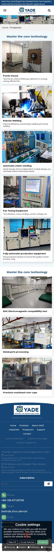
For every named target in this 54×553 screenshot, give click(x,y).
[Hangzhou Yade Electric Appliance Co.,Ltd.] (27, 10)
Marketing (47, 547)
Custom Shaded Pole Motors (27, 442)
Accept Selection (27, 542)
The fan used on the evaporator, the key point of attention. (27, 452)
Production (28, 429)
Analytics (22, 547)
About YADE (38, 425)
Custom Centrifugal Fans (38, 438)
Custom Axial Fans (14, 438)
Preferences (35, 547)
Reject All (12, 542)
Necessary (11, 547)
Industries (14, 429)
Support (41, 429)
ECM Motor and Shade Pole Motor (23, 464)
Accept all (43, 542)
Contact (27, 434)
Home (5, 27)
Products (24, 425)
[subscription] (48, 483)
